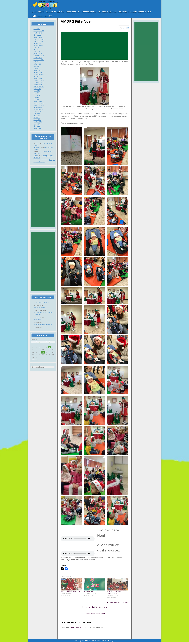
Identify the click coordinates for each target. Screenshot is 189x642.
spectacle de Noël (39, 307)
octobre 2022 (38, 43)
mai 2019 (37, 93)
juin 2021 (37, 66)
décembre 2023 (39, 31)
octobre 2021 (38, 58)
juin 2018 (37, 114)
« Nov (33, 360)
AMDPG (36, 156)
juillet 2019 (37, 89)
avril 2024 (37, 29)
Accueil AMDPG (38, 12)
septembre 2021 (39, 60)
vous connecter (76, 627)
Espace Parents (88, 12)
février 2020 (37, 76)
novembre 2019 (39, 83)
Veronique (37, 147)
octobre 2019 (38, 85)
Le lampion (37, 320)
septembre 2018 (39, 109)
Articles (125, 27)
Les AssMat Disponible (127, 12)
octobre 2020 (38, 72)
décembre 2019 (39, 80)
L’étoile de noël (88, 591)
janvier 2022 (38, 54)
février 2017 (37, 126)
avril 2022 (37, 49)
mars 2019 (37, 97)
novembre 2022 (39, 41)
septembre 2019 (39, 87)
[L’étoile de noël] (94, 584)
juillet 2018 (37, 111)
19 (43, 352)
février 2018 (37, 120)
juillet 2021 (37, 64)
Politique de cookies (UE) (42, 16)
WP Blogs (110, 640)
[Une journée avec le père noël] (71, 584)
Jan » (36, 360)
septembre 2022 (39, 45)
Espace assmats (72, 12)
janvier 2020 (38, 78)
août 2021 (37, 62)
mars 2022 (37, 51)
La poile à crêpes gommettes (43, 325)
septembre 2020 (39, 74)
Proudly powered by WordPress (87, 640)
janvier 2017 (38, 128)
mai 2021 (37, 68)
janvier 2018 (38, 122)
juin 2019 (37, 91)
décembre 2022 (39, 39)
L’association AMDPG (54, 12)
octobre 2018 (38, 107)
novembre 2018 (39, 105)
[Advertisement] (43, 197)
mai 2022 (37, 47)
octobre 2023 (38, 33)
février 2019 (37, 99)
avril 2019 (37, 95)
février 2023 (37, 35)
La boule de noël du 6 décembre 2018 (114, 592)
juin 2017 (37, 124)
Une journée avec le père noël (71, 591)
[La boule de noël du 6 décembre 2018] (117, 584)
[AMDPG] (44, 4)
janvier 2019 (38, 101)
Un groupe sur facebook (41, 302)
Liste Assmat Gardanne (107, 12)
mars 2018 (37, 118)
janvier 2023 (38, 37)
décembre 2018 (39, 103)
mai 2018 (37, 116)
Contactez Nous (144, 12)
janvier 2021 (38, 70)
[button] (71, 146)
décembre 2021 (39, 56)
